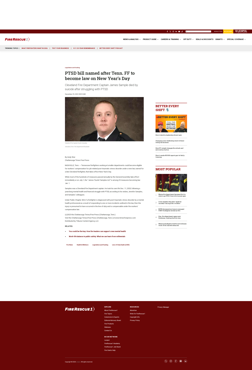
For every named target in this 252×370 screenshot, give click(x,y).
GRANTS (219, 39)
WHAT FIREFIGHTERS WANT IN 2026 (35, 48)
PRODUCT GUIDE (149, 39)
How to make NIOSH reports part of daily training (170, 156)
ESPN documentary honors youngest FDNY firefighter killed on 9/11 (171, 210)
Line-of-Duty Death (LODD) (121, 245)
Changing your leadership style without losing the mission (170, 141)
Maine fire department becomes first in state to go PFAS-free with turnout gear (172, 195)
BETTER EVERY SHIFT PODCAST (111, 48)
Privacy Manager (163, 307)
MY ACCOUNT (228, 31)
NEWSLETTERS (218, 31)
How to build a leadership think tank (169, 135)
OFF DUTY (187, 39)
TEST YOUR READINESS (60, 48)
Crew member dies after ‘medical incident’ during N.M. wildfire (169, 202)
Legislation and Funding (72, 67)
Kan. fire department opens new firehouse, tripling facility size (169, 217)
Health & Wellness (82, 245)
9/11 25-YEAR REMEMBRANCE (84, 48)
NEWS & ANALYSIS (131, 39)
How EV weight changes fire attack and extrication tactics (169, 149)
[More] (139, 39)
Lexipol (78, 362)
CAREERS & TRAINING (170, 39)
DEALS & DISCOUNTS (204, 39)
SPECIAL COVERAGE (235, 39)
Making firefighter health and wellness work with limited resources (172, 224)
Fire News (69, 245)
